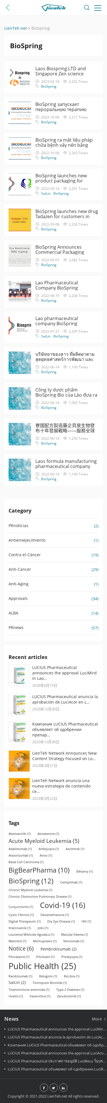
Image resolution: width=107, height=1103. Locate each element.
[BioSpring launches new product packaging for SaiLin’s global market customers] (20, 184)
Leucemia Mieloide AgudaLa (31, 935)
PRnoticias (18, 525)
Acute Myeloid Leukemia (44, 840)
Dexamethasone (55, 915)
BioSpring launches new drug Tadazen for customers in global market (66, 216)
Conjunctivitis (21, 907)
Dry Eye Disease (61, 921)
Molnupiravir (44, 941)
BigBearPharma (39, 870)
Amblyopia (49, 849)
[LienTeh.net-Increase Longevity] (53, 8)
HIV (86, 921)
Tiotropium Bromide (50, 983)
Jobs (43, 928)
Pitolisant (45, 957)
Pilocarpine (19, 957)
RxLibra (71, 976)
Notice (21, 948)
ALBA (13, 613)
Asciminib (75, 849)
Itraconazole (20, 928)
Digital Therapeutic (25, 921)
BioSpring (48, 86)
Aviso (46, 855)
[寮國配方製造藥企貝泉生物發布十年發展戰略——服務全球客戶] (20, 434)
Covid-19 (62, 905)
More (97, 1019)
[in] (63, 1088)
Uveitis (16, 996)
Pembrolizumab (58, 949)
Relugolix (48, 976)
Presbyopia (71, 957)
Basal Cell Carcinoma (26, 862)
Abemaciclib (20, 834)
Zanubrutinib (69, 996)
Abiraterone (48, 834)
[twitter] (53, 1088)
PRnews (16, 627)
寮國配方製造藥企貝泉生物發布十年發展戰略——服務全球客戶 (65, 430)
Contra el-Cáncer (25, 554)
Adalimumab (20, 849)
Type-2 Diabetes (70, 990)
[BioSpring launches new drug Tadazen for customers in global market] (20, 220)
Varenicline (40, 996)
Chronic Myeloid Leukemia (30, 890)
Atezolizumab (21, 855)
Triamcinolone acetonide (29, 990)
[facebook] (44, 1088)
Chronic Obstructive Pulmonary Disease (40, 897)
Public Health (42, 966)
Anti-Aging (19, 583)
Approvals (18, 598)
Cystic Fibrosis (21, 915)
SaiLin (46, 193)
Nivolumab (73, 941)
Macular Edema (74, 935)
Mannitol (17, 941)
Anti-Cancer (20, 569)
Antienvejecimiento (27, 540)
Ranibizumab (20, 976)
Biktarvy (84, 871)
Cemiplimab (71, 882)
